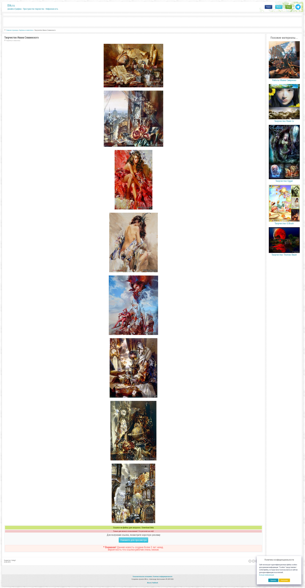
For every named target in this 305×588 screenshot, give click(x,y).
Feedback (155, 583)
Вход (288, 7)
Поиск (268, 7)
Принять (273, 580)
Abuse (149, 583)
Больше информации (266, 575)
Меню (279, 7)
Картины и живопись (13, 40)
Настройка (284, 580)
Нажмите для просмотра (133, 539)
